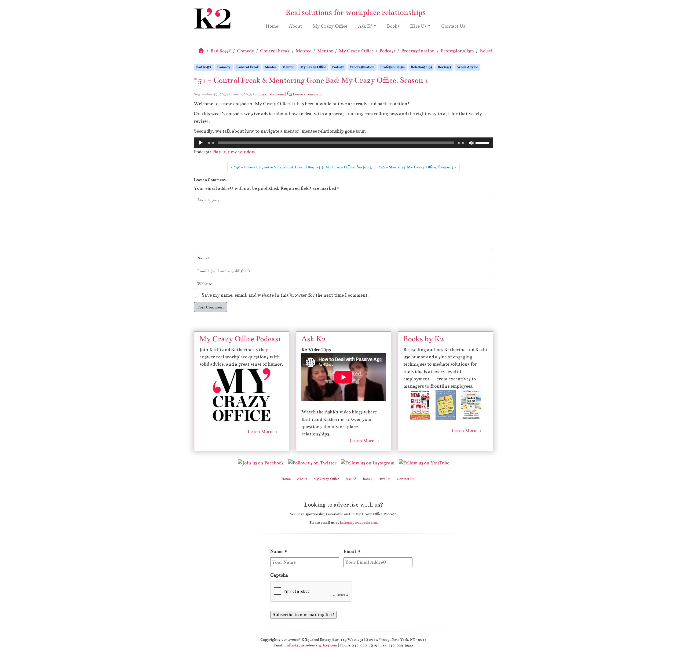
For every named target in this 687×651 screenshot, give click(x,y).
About (295, 26)
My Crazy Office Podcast (240, 338)
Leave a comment (307, 94)
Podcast (387, 51)
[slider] (483, 142)
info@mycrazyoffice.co (358, 522)
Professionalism (457, 51)
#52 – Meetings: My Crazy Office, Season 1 (415, 167)
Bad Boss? (220, 51)
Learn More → (262, 431)
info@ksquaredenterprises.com (311, 645)
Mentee (303, 51)
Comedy (245, 51)
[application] (343, 142)
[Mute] (471, 143)
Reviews (444, 67)
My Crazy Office (330, 26)
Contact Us (453, 26)
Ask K (365, 26)
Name (278, 551)
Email (352, 551)
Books (393, 26)
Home (272, 26)
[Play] (200, 143)
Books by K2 (423, 338)
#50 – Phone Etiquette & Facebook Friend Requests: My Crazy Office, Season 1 (303, 167)
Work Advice (467, 67)
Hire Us (418, 26)
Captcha (279, 575)
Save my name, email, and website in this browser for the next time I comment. (285, 295)
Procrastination (418, 51)
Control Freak (275, 51)
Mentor (325, 51)
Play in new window (233, 152)
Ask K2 (313, 338)
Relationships (421, 67)
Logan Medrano (271, 94)
